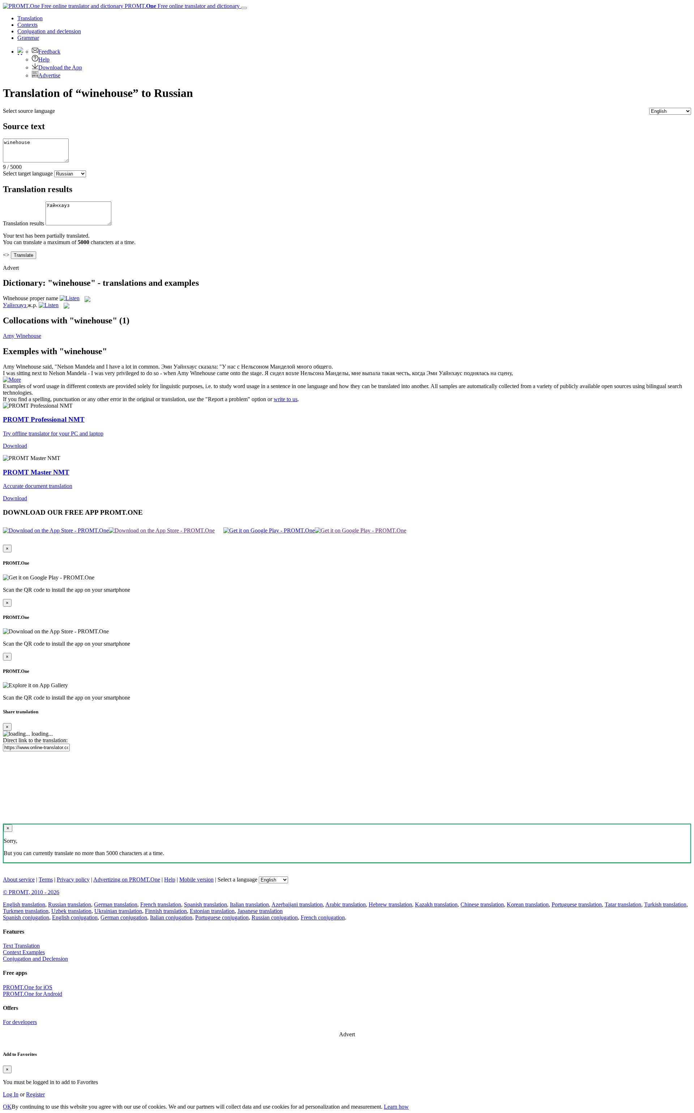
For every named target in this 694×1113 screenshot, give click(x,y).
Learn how (396, 1107)
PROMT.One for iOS (27, 987)
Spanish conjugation (26, 917)
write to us (285, 399)
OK (7, 1107)
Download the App (60, 67)
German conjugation (123, 917)
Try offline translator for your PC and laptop (53, 433)
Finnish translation (166, 911)
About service (19, 879)
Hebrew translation (390, 904)
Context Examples (24, 952)
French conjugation (323, 917)
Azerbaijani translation (297, 904)
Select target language (28, 173)
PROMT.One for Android (32, 994)
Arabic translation (345, 904)
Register (35, 1094)
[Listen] (70, 298)
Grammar (28, 38)
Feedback (49, 51)
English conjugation (75, 917)
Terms (46, 879)
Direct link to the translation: (35, 740)
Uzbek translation (71, 911)
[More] (12, 380)
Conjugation (49, 31)
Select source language (29, 111)
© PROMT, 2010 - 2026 (31, 892)
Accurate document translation (37, 486)
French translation (160, 904)
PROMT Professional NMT (44, 419)
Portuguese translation (577, 904)
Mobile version (196, 879)
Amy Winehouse (22, 336)
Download (15, 446)
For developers (20, 1022)
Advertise (49, 75)
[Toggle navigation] (244, 8)
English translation (24, 904)
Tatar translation (623, 904)
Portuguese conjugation (222, 917)
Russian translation (69, 904)
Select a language (237, 879)
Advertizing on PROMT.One (126, 879)
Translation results (23, 223)
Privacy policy (73, 879)
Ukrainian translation (118, 911)
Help (44, 59)
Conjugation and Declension (35, 959)
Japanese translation (260, 911)
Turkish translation (665, 904)
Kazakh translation (436, 904)
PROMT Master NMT (36, 472)
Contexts (27, 25)
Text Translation (21, 946)
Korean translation (528, 904)
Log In (10, 1094)
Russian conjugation (275, 917)
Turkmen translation (25, 911)
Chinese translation (482, 904)
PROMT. (181, 6)
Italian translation (249, 904)
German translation (115, 904)
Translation (30, 18)
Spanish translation (205, 904)
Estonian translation (212, 911)
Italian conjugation (171, 917)
